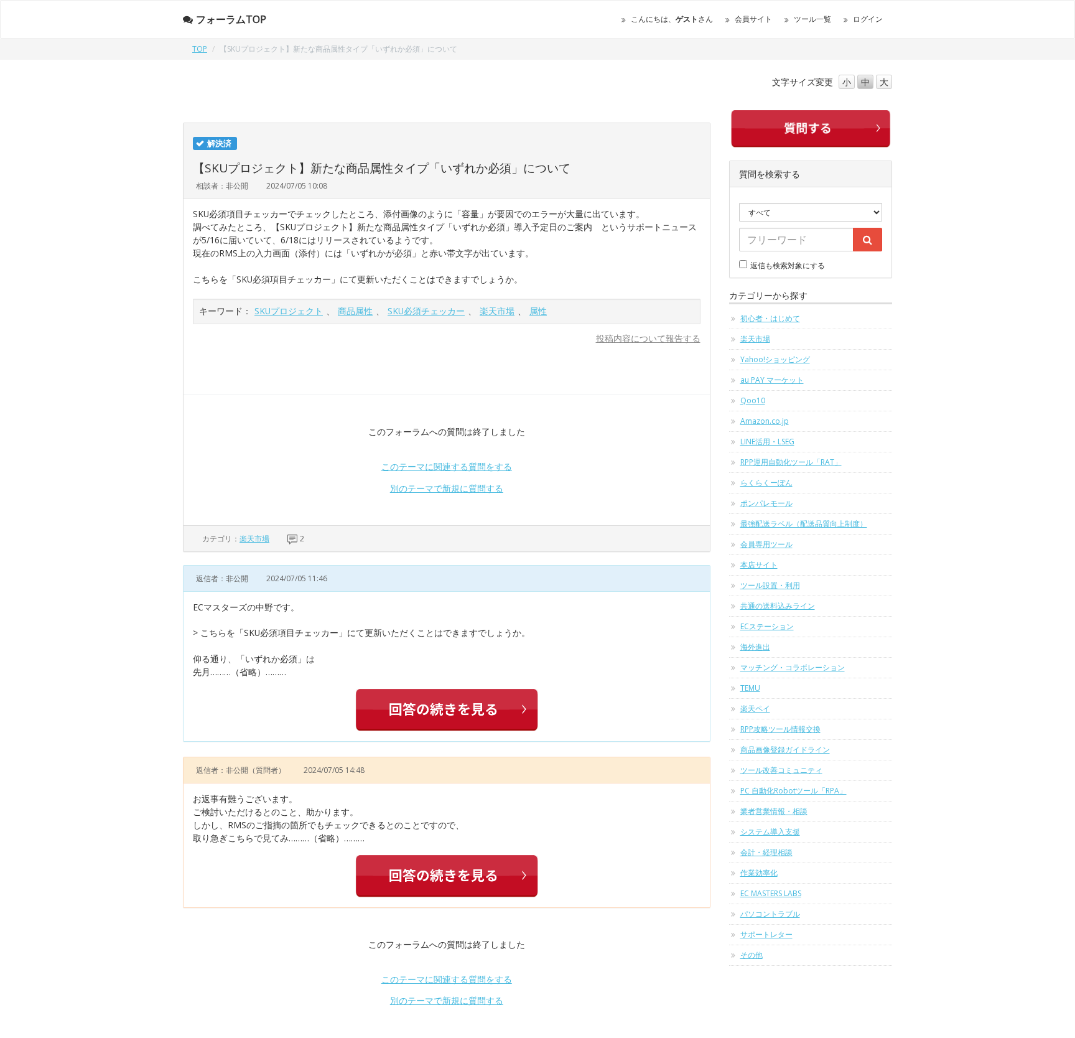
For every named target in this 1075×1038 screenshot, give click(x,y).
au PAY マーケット (772, 380)
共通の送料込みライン (777, 606)
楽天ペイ (755, 708)
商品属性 (355, 311)
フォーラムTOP (231, 19)
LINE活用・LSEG (767, 441)
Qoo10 (752, 400)
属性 (538, 311)
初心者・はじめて (770, 318)
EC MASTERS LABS (770, 893)
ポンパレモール (766, 503)
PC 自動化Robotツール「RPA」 (793, 790)
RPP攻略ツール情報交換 (780, 729)
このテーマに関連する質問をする (446, 466)
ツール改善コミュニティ (781, 770)
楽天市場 (497, 311)
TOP (199, 49)
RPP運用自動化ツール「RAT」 (791, 462)
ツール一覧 (812, 19)
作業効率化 (759, 872)
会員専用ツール (766, 544)
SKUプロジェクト (288, 311)
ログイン (868, 19)
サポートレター (766, 934)
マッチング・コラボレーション (792, 667)
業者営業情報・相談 (773, 811)
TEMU (750, 688)
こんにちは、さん (672, 19)
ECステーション (767, 626)
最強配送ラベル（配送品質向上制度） (803, 523)
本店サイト (759, 564)
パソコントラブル (770, 914)
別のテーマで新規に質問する (446, 488)
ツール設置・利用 (770, 585)
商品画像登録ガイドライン (785, 749)
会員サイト (753, 19)
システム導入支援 (770, 831)
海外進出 (755, 647)
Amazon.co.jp (764, 421)
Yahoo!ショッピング (775, 359)
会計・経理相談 (766, 852)
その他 (751, 955)
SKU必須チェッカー (426, 311)
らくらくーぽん (766, 482)
